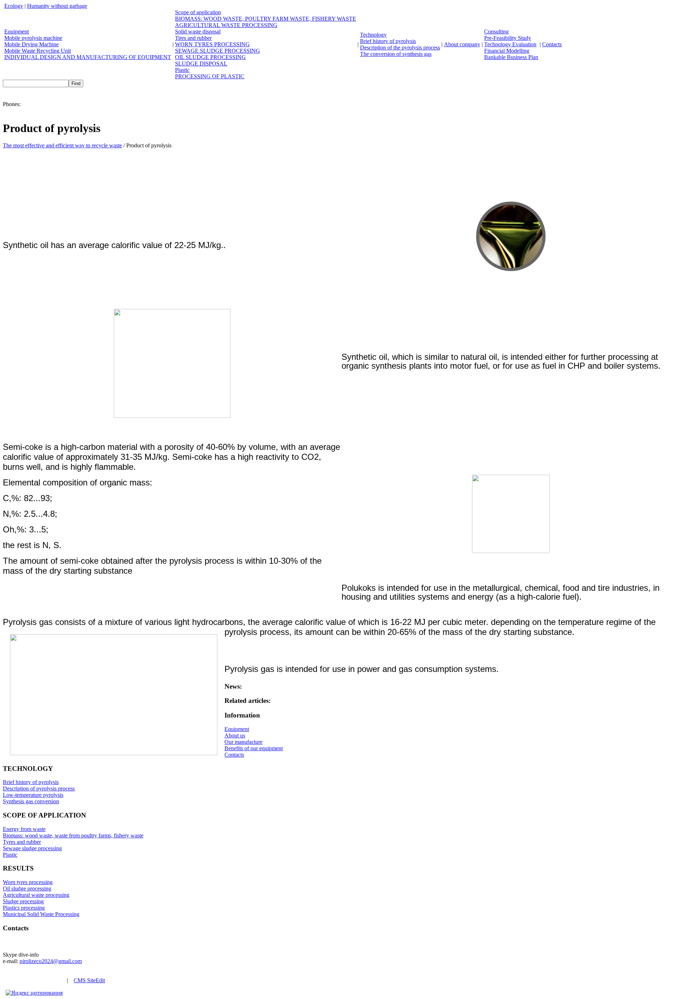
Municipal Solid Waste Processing (41, 914)
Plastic (10, 855)
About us (234, 735)
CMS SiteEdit (89, 980)
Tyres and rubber (22, 842)
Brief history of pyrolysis (31, 782)
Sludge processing (23, 901)
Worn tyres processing (28, 882)
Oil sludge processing (27, 888)
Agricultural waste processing (36, 895)
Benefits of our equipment (253, 748)
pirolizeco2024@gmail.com (51, 961)
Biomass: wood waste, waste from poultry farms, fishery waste (73, 835)
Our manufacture (243, 742)
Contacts (234, 755)
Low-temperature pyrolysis (33, 795)
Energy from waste (24, 829)
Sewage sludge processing (32, 848)
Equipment (236, 729)
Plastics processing (24, 908)
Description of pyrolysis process (39, 788)
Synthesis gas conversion (31, 801)
